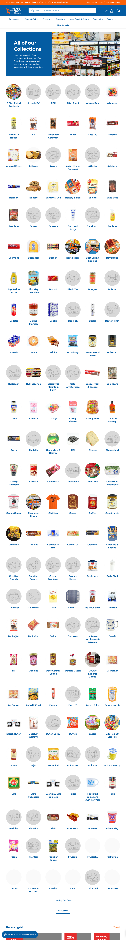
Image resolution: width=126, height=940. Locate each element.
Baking (92, 197)
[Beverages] (112, 246)
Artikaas (33, 166)
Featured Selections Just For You (93, 797)
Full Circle (112, 857)
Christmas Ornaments (112, 483)
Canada (33, 418)
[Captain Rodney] (112, 407)
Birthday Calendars (33, 291)
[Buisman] (112, 341)
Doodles (33, 670)
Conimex (14, 544)
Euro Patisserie (33, 795)
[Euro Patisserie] (33, 782)
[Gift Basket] (112, 877)
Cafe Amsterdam (73, 385)
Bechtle (112, 226)
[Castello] (33, 439)
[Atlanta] (92, 155)
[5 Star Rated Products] (14, 92)
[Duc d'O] (73, 694)
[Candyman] (92, 407)
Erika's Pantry (112, 765)
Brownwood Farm (93, 354)
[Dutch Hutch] (112, 694)
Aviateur (112, 166)
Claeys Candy (13, 513)
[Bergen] (53, 246)
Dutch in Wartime (34, 735)
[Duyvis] (73, 722)
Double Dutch (73, 670)
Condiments (112, 513)
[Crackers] (92, 533)
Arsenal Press (14, 166)
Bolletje (13, 321)
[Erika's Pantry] (112, 754)
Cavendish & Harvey (53, 451)
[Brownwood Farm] (92, 341)
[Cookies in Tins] (53, 533)
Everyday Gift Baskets (53, 795)
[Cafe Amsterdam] (73, 372)
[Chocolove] (73, 470)
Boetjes (92, 289)
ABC (53, 103)
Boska (92, 321)
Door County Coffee (53, 672)
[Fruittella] (92, 845)
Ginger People (33, 921)
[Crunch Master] (73, 565)
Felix (112, 794)
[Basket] (33, 215)
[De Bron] (112, 596)
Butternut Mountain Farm (53, 387)
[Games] (14, 877)
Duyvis (73, 734)
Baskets (53, 226)
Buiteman (13, 384)
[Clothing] (53, 502)
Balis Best (112, 197)
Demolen (73, 636)
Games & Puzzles (33, 890)
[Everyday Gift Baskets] (53, 782)
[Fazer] (73, 782)
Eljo (33, 765)
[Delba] (53, 625)
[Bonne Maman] (33, 309)
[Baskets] (53, 215)
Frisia (14, 857)
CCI (73, 450)
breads (33, 352)
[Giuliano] (53, 908)
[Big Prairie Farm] (14, 278)
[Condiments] (112, 502)
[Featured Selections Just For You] (92, 782)
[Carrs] (14, 439)
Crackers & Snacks (112, 546)
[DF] (14, 659)
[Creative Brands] (14, 565)
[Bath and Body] (73, 215)
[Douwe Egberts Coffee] (92, 659)
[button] (118, 11)
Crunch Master (73, 577)
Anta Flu (92, 134)
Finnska (33, 828)
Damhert (33, 607)
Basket (34, 226)
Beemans (13, 257)
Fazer (73, 794)
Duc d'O (72, 705)
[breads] (33, 341)
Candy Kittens (73, 420)
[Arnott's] (112, 123)
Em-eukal (53, 765)
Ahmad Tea (92, 103)
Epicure (92, 765)
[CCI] (73, 439)
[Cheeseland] (112, 439)
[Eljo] (33, 754)
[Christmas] (92, 470)
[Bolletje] (14, 309)
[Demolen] (73, 625)
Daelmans (92, 576)
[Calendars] (112, 372)
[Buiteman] (14, 372)
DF (14, 670)
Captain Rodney (112, 420)
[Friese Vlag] (112, 817)
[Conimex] (14, 533)
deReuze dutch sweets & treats (92, 639)
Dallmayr (14, 607)
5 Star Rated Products (14, 104)
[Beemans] (14, 246)
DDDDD (72, 607)
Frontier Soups (53, 858)
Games (14, 888)
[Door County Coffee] (53, 659)
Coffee (92, 513)
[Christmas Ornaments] (112, 470)
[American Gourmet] (53, 123)
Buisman (112, 352)
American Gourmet (53, 136)
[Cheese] (92, 439)
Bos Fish (73, 321)
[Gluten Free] (73, 908)
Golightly (112, 920)
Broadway (73, 352)
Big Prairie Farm (14, 291)
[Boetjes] (92, 278)
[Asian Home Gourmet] (73, 155)
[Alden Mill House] (14, 123)
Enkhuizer (73, 765)
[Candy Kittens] (73, 407)
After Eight (73, 103)
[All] (33, 123)
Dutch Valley (53, 734)
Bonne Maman (33, 322)
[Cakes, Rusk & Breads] (92, 372)
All (33, 134)
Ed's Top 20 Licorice (112, 735)
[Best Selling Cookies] (92, 246)
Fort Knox (72, 828)
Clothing (53, 513)
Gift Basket (112, 888)
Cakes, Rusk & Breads (92, 385)
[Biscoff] (53, 278)
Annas (72, 134)
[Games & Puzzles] (33, 877)
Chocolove (73, 481)
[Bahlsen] (14, 186)
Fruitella (72, 857)
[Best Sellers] (73, 246)
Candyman (92, 418)
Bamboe (14, 226)
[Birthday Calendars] (33, 278)
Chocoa (33, 481)
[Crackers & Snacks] (112, 533)
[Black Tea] (73, 278)
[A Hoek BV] (33, 92)
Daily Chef (112, 576)
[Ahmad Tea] (92, 92)
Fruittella (92, 857)
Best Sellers (72, 257)
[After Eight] (73, 92)
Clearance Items (33, 514)
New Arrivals (63, 25)
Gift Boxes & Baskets (14, 921)
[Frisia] (14, 845)
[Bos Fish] (73, 309)
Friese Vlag (112, 828)
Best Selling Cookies (92, 259)
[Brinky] (53, 341)
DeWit (112, 636)
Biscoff (53, 289)
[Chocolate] (53, 470)
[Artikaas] (33, 155)
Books (53, 321)
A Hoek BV (33, 103)
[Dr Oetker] (112, 659)
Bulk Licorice (33, 384)
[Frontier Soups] (53, 845)
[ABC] (53, 92)
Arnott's (112, 134)
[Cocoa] (73, 502)
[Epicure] (92, 754)
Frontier (33, 857)
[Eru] (14, 782)
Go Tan (92, 920)
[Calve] (14, 407)
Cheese (92, 450)
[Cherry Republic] (14, 470)
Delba (53, 636)
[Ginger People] (33, 908)
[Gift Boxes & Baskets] (14, 908)
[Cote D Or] (73, 533)
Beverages (112, 257)
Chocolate (53, 481)
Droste (53, 705)
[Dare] (53, 596)
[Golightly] (112, 908)
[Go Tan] (92, 908)
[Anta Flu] (92, 123)
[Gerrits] (53, 877)
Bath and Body (73, 228)
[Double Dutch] (73, 659)
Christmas (92, 481)
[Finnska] (33, 817)
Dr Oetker (112, 670)
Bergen (53, 257)
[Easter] (92, 722)
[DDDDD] (73, 596)
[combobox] (62, 10)
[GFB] (73, 877)
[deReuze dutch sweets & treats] (92, 625)
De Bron (112, 607)
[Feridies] (14, 817)
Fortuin (92, 828)
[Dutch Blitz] (92, 694)
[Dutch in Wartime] (33, 722)
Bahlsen (13, 197)
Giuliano (53, 920)
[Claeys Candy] (14, 502)
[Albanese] (112, 92)
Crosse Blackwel (53, 577)
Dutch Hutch (112, 705)
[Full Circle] (112, 845)
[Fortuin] (92, 817)
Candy (53, 418)
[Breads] (14, 341)
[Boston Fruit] (112, 309)
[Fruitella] (73, 845)
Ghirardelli (92, 888)
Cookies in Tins (53, 546)
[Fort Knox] (73, 817)
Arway (53, 166)
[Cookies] (33, 533)
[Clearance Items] (33, 502)
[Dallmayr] (14, 596)
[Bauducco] (92, 215)
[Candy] (53, 407)
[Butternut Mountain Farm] (53, 372)
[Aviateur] (112, 155)
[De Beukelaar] (92, 596)
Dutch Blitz (92, 705)
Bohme (112, 289)
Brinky (53, 352)
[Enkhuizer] (73, 754)
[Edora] (14, 754)
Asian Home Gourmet (73, 168)
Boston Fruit (112, 321)
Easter (92, 734)
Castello (33, 450)
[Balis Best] (112, 186)
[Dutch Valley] (53, 722)
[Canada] (33, 407)
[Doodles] (33, 659)
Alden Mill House (13, 136)
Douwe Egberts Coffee (92, 673)
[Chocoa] (33, 470)
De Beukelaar (92, 607)
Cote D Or (72, 544)
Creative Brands (14, 577)
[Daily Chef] (112, 565)
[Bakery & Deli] (53, 186)
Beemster (33, 257)
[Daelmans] (92, 565)
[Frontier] (33, 845)
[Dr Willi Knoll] (33, 694)
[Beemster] (33, 246)
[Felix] (112, 782)
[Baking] (92, 186)
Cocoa (72, 513)
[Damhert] (33, 596)
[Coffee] (92, 502)
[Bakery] (33, 186)
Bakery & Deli (53, 197)
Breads (14, 352)
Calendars (112, 384)
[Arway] (53, 155)
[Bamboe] (14, 215)
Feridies (13, 828)
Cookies (33, 544)
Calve (14, 418)
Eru (14, 794)
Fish (53, 828)
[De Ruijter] (14, 625)
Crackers (92, 544)
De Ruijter (13, 636)
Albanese (112, 103)
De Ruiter (33, 636)
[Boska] (92, 309)
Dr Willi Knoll (33, 705)
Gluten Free (72, 920)
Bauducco (92, 226)
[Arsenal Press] (14, 155)
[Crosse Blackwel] (53, 565)
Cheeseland (112, 450)
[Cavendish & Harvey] (53, 439)
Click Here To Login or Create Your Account (103, 2)
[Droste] (53, 694)
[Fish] (53, 817)
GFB (72, 888)
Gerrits (53, 888)
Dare (53, 607)
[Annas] (73, 123)
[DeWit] (112, 625)
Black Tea (72, 289)
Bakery (33, 197)
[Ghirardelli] (92, 877)
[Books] (53, 309)
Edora (13, 765)
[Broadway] (73, 341)
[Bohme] (112, 278)
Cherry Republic (14, 483)
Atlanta (92, 166)
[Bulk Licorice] (33, 372)
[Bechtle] (112, 215)
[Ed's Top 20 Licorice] (112, 722)
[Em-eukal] (53, 754)
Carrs (14, 450)
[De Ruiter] (33, 625)
